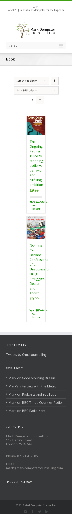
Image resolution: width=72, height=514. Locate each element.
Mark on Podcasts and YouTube (32, 394)
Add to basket (34, 205)
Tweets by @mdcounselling (26, 354)
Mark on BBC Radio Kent (26, 411)
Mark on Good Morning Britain (31, 378)
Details (41, 201)
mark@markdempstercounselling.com (42, 10)
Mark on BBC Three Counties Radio (35, 403)
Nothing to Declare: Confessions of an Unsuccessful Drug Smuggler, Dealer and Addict (39, 269)
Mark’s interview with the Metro (32, 386)
